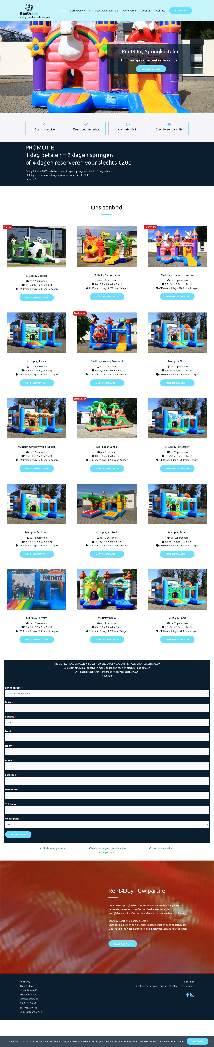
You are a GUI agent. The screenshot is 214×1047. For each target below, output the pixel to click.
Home (62, 10)
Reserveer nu (18, 834)
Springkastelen (78, 10)
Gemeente (12, 789)
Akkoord (197, 1041)
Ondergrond (13, 818)
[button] (180, 10)
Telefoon (11, 804)
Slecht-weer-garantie (106, 10)
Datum (10, 702)
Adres (9, 760)
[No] (210, 1041)
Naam (9, 745)
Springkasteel (14, 687)
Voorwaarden (130, 10)
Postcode (11, 774)
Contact (160, 10)
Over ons (147, 10)
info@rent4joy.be (29, 999)
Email (9, 731)
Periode (10, 716)
